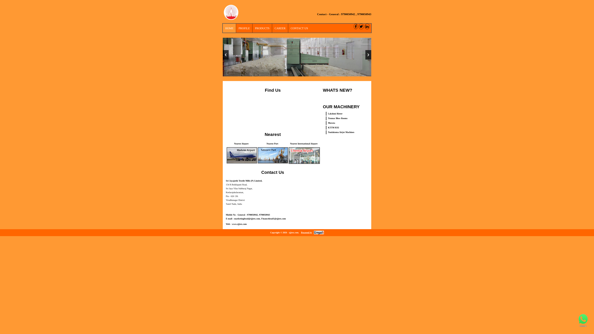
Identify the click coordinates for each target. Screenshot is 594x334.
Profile (244, 28)
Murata (331, 123)
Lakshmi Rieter (335, 114)
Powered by (306, 232)
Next (368, 55)
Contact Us (299, 28)
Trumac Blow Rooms (337, 118)
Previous (226, 55)
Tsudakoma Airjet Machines (341, 132)
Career (280, 28)
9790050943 (364, 14)
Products (262, 28)
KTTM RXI (333, 127)
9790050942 (348, 14)
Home (229, 28)
